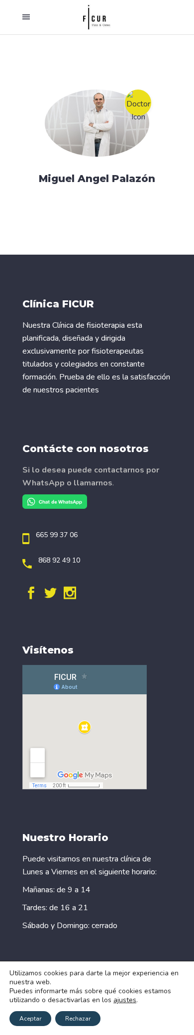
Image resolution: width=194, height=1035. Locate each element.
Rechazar (78, 1019)
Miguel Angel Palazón (97, 179)
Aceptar (30, 1019)
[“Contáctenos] (54, 506)
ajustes (124, 1000)
